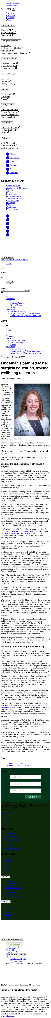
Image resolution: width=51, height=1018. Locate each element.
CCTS (4, 132)
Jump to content (12, 5)
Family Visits (6, 84)
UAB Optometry (8, 148)
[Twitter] (7, 220)
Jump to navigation (13, 3)
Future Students (7, 25)
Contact (9, 264)
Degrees (9, 861)
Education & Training (14, 840)
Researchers (6, 123)
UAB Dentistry (7, 145)
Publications (10, 309)
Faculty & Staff (7, 105)
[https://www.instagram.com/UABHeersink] (6, 820)
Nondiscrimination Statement (12, 939)
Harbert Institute (8, 130)
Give (7, 863)
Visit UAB (5, 30)
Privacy (10, 950)
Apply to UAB (7, 32)
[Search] (2, 268)
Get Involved (6, 94)
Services (4, 79)
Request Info (6, 35)
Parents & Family (8, 74)
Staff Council (6, 117)
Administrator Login (18, 959)
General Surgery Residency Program (17, 533)
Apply (8, 859)
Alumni (4, 89)
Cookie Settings (14, 945)
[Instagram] (7, 223)
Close (4, 326)
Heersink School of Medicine (17, 260)
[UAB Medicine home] (25, 255)
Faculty (8, 838)
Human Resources (9, 112)
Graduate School (8, 63)
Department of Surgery (14, 763)
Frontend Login (16, 961)
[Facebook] (7, 216)
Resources (5, 81)
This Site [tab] (10, 281)
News (3, 260)
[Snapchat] (7, 231)
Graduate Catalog (8, 66)
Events (4, 99)
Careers (8, 869)
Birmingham (10, 844)
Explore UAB (6, 257)
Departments (10, 299)
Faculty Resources (9, 114)
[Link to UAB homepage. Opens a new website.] (25, 937)
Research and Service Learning (14, 53)
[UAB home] (25, 243)
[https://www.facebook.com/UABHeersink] (6, 817)
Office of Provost (8, 109)
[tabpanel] (25, 289)
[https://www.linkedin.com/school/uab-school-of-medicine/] (6, 822)
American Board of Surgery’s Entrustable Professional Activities (25, 530)
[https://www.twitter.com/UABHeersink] (7, 824)
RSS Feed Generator (13, 849)
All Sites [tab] (9, 284)
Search (3, 288)
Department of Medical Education (18, 765)
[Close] (13, 9)
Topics (8, 301)
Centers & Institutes (13, 836)
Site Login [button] (10, 957)
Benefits (4, 97)
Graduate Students (8, 58)
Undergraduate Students (10, 41)
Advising (5, 45)
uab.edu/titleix (8, 1016)
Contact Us (5, 813)
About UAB (6, 901)
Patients (5, 138)
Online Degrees (7, 68)
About (8, 842)
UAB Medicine (7, 143)
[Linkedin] (7, 235)
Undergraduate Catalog (11, 48)
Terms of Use (12, 952)
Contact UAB (12, 948)
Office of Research (9, 127)
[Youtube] (7, 227)
